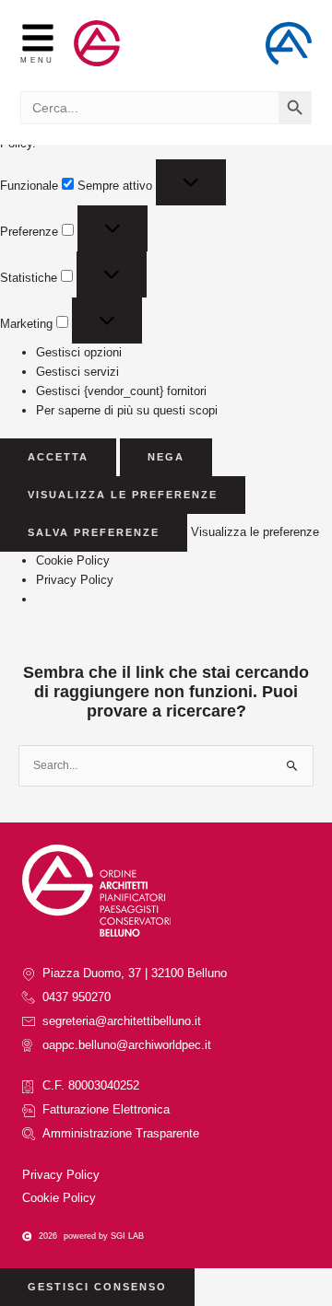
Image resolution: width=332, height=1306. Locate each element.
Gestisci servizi (77, 372)
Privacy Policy (74, 580)
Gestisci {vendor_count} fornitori (121, 391)
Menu (37, 59)
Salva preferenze (94, 532)
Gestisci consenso (97, 1286)
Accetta (58, 456)
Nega (166, 456)
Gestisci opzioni (79, 352)
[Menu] (37, 37)
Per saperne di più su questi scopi (127, 410)
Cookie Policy (73, 560)
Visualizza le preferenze (123, 494)
